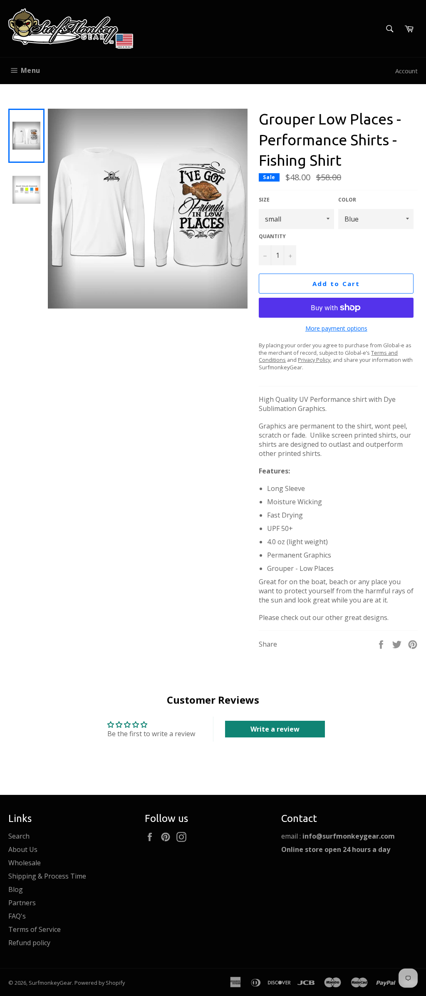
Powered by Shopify (99, 982)
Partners (22, 902)
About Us (22, 849)
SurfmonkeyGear (50, 982)
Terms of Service (34, 929)
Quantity (272, 236)
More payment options (336, 328)
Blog (15, 889)
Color (347, 200)
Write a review (275, 729)
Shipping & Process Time (47, 876)
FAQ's (17, 916)
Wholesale (24, 862)
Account (406, 71)
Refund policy (29, 942)
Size (264, 200)
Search (19, 836)
